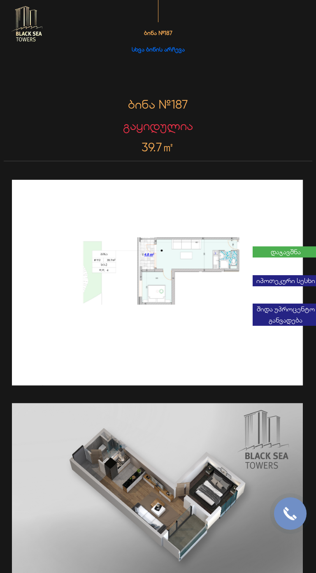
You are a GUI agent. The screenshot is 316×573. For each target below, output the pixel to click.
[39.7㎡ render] (158, 283)
